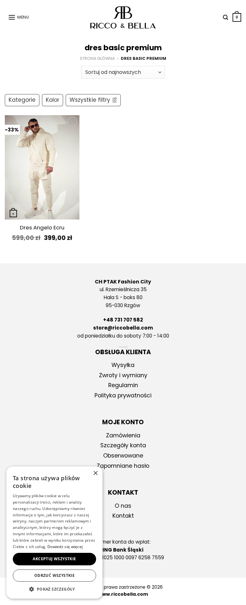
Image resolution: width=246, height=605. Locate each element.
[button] (54, 589)
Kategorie (22, 100)
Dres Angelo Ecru (42, 227)
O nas (123, 506)
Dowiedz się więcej (65, 546)
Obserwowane (123, 455)
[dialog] (54, 532)
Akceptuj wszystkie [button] (54, 558)
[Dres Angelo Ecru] (42, 167)
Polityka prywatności (123, 395)
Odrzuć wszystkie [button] (54, 575)
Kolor (52, 100)
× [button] (95, 473)
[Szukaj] (224, 17)
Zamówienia (123, 435)
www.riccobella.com (123, 594)
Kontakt (123, 516)
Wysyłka (123, 365)
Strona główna (97, 58)
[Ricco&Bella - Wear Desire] (123, 17)
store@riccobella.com (123, 327)
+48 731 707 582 (123, 319)
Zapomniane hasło (123, 466)
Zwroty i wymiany (123, 375)
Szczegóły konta (123, 445)
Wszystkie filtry (90, 100)
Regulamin (123, 385)
